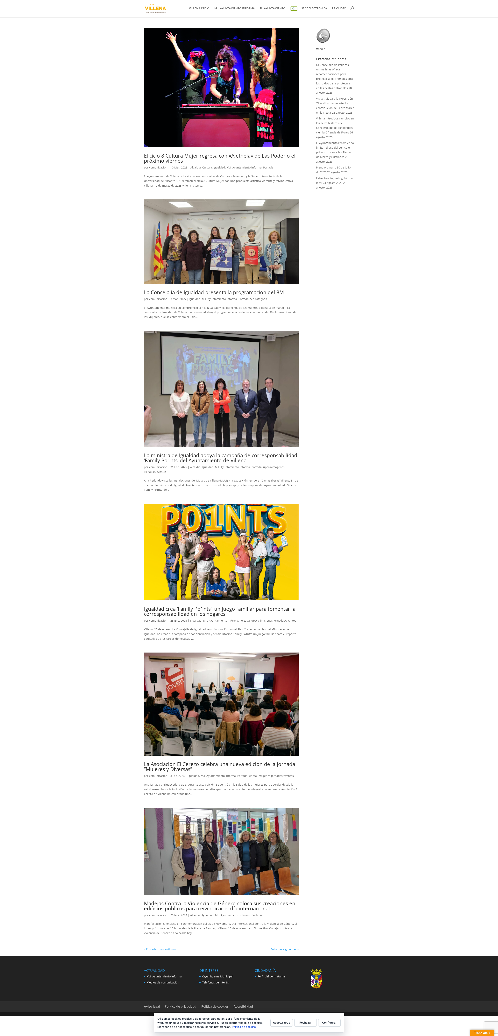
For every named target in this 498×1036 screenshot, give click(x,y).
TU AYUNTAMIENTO (272, 8)
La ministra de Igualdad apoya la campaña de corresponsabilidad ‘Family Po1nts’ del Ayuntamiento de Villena (220, 458)
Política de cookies (215, 1006)
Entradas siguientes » (285, 949)
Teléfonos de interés (215, 982)
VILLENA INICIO (199, 8)
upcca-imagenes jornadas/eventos (273, 620)
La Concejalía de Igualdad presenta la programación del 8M (214, 292)
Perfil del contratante (271, 976)
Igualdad (219, 167)
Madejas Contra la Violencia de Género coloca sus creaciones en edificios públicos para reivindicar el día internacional (219, 906)
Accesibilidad (243, 1006)
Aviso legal (152, 1006)
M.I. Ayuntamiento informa (244, 167)
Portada (268, 167)
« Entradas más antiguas (160, 949)
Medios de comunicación (163, 982)
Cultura (207, 167)
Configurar (329, 1022)
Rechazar (305, 1022)
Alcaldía (195, 167)
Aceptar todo (281, 1022)
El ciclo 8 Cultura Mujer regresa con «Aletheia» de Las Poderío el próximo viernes (219, 158)
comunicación (158, 167)
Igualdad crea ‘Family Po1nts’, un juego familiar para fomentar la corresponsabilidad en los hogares (219, 611)
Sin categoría (258, 299)
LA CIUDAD (339, 8)
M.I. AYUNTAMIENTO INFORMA (234, 8)
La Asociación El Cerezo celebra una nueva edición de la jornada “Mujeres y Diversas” (219, 767)
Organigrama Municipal (217, 976)
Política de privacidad (180, 1006)
